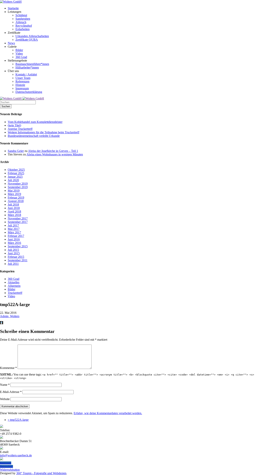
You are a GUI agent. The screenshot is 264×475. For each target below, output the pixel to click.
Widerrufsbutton (10, 469)
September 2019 (18, 187)
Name (5, 384)
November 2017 (18, 218)
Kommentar (8, 368)
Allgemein (14, 285)
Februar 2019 (16, 197)
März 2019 (14, 194)
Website (5, 399)
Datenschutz (6, 466)
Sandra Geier (16, 151)
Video (11, 296)
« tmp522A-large (18, 419)
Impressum (5, 462)
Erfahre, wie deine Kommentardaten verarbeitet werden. (108, 413)
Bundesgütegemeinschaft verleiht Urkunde (34, 135)
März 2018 (14, 215)
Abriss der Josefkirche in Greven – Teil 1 (53, 151)
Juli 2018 (13, 204)
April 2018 (14, 211)
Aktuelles (13, 282)
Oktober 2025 (16, 169)
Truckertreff (15, 292)
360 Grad (13, 278)
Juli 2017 (13, 225)
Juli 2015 (13, 249)
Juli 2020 (13, 180)
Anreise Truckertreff (20, 128)
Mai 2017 (14, 229)
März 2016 (14, 242)
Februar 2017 (16, 236)
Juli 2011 (13, 263)
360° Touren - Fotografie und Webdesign (41, 473)
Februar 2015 (16, 256)
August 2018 (16, 201)
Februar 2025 (16, 173)
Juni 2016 (14, 239)
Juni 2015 (14, 253)
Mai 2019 (14, 190)
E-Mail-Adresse (11, 392)
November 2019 (18, 183)
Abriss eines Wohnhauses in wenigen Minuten (54, 154)
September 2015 (18, 246)
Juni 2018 (14, 208)
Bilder (11, 289)
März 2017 (14, 232)
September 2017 (18, 222)
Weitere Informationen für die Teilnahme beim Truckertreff (43, 132)
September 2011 (17, 260)
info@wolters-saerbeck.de (16, 455)
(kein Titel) (14, 125)
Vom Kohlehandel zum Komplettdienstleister (35, 121)
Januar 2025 (15, 176)
